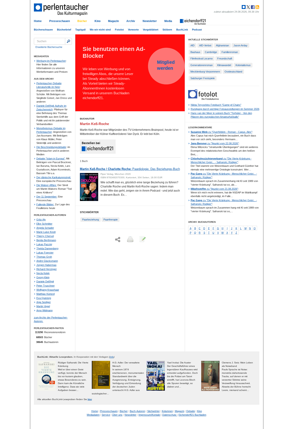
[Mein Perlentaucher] (244, 7)
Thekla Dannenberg (47, 248)
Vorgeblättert (150, 29)
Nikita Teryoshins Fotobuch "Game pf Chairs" (216, 104)
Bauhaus (195, 52)
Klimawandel (224, 65)
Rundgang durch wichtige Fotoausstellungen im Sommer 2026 (225, 109)
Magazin (113, 21)
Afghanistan (222, 45)
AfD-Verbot (205, 45)
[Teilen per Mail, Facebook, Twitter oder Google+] (118, 239)
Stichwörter (153, 411)
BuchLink (182, 29)
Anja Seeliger (43, 302)
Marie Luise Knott (46, 232)
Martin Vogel (43, 306)
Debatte (190, 411)
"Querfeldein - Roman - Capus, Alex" (221, 132)
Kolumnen (167, 411)
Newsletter (150, 21)
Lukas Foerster (45, 252)
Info (112, 357)
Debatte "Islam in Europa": (50, 158)
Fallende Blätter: (45, 204)
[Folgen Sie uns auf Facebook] (252, 7)
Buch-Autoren (137, 411)
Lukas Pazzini (44, 244)
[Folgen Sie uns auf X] (248, 7)
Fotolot (119, 29)
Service (106, 414)
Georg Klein (42, 277)
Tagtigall (80, 29)
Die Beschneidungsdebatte (51, 147)
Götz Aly (41, 219)
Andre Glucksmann (47, 260)
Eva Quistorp (43, 298)
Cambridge (211, 52)
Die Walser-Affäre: (46, 185)
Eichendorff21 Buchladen (192, 414)
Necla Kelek (43, 273)
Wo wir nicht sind (100, 29)
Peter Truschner (45, 285)
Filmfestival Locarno (201, 58)
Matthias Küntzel (45, 293)
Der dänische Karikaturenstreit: (53, 177)
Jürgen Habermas (46, 265)
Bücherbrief (64, 29)
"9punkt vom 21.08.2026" (214, 188)
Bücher (82, 21)
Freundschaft (224, 58)
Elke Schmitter (44, 223)
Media (168, 21)
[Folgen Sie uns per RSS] (257, 7)
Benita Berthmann (46, 240)
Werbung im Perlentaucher (51, 60)
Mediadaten (93, 414)
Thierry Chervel (45, 236)
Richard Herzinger (46, 269)
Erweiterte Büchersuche (48, 47)
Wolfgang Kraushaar (47, 289)
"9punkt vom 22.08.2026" (215, 143)
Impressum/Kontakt (149, 414)
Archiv (130, 21)
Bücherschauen (43, 29)
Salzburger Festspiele (202, 78)
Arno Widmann (44, 310)
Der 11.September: (46, 196)
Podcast (197, 29)
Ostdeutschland (233, 71)
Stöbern (167, 29)
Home (38, 21)
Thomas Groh (44, 256)
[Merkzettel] (142, 239)
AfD (192, 45)
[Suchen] (68, 41)
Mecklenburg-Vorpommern (205, 71)
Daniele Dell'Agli (45, 281)
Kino (97, 21)
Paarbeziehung (90, 219)
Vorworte (133, 29)
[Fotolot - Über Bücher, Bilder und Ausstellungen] (203, 99)
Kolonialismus (243, 65)
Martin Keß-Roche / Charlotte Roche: (130, 169)
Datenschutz (169, 414)
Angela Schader (45, 227)
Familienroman (230, 52)
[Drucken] (130, 239)
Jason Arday (240, 45)
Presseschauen (59, 21)
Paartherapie (110, 219)
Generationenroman (201, 65)
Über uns (117, 414)
